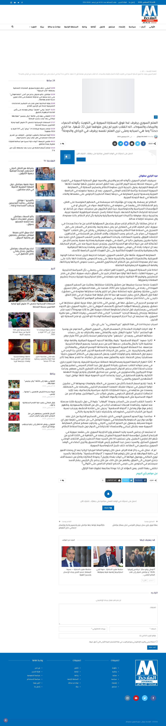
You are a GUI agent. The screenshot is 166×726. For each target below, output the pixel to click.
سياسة (132, 27)
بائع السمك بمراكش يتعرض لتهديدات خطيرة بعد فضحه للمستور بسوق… (22, 220)
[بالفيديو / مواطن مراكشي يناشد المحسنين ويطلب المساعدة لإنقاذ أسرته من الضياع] (45, 206)
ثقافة (93, 27)
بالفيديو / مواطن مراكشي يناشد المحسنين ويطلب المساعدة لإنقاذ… (21, 203)
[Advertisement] (83, 49)
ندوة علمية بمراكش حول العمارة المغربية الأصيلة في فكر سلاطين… (22, 187)
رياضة (84, 27)
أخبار (143, 27)
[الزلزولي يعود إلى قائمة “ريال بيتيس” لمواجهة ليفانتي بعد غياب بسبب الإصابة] (14, 384)
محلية (115, 675)
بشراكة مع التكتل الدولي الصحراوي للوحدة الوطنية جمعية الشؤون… (22, 171)
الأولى (152, 27)
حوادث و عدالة (54, 27)
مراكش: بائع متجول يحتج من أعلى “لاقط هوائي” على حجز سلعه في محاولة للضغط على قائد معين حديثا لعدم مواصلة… (32, 97)
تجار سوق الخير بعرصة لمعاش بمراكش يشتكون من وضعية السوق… (21, 235)
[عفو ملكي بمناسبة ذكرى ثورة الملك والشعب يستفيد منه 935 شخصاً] (44, 346)
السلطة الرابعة (71, 27)
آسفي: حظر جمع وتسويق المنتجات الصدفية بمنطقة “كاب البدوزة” (34, 89)
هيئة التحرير (122, 2)
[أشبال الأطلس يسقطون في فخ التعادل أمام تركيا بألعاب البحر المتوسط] (14, 417)
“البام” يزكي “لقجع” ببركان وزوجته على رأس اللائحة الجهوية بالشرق (34, 111)
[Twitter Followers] (144, 702)
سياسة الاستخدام (33, 679)
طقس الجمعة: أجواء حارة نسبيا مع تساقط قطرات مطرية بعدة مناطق (32, 143)
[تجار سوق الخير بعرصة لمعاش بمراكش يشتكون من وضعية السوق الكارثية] (45, 238)
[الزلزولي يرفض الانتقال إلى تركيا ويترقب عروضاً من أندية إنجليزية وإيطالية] (14, 427)
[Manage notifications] (6, 720)
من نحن (37, 668)
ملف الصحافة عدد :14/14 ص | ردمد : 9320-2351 (99, 2)
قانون (102, 27)
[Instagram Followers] (127, 702)
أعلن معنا (36, 683)
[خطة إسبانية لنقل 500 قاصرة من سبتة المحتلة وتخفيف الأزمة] (19, 320)
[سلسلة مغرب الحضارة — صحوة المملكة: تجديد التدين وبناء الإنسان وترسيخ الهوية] (76, 556)
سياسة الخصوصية (33, 675)
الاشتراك (81, 159)
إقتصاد (122, 27)
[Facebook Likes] (153, 702)
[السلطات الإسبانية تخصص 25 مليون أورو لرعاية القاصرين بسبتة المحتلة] (31, 288)
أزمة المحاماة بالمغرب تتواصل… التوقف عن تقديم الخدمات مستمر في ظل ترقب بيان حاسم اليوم (32, 136)
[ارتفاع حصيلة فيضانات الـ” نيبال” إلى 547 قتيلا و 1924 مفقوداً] (44, 320)
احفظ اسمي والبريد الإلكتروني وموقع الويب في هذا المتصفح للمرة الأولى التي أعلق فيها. (122, 642)
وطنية (114, 672)
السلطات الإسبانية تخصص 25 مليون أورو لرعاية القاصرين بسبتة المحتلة (33, 124)
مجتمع (112, 27)
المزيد (33, 27)
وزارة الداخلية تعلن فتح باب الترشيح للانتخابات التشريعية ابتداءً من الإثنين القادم (33, 105)
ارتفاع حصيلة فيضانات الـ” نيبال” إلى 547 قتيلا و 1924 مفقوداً (33, 130)
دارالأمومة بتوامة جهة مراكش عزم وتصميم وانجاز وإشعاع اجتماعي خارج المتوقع (82, 526)
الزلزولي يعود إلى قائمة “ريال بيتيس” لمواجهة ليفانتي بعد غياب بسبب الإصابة (33, 117)
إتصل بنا (132, 2)
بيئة (42, 27)
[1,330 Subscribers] (136, 702)
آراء (156, 117)
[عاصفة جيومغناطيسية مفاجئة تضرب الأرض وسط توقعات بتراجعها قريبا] (19, 346)
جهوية (114, 668)
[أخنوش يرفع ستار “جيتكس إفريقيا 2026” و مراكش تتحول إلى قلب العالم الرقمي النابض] (140, 556)
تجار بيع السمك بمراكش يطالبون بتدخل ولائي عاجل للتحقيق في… (22, 251)
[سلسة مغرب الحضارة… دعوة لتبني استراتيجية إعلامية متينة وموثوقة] (108, 556)
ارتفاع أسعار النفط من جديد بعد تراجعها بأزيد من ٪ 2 (32, 149)
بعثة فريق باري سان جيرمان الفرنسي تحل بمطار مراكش (135, 525)
